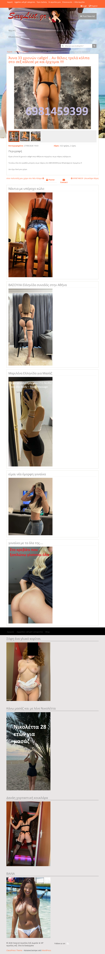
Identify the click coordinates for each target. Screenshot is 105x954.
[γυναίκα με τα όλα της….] (30, 585)
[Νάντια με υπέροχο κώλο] (30, 234)
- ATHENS (17, 52)
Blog (47, 632)
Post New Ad (88, 16)
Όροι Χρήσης (42, 2)
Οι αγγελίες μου (54, 2)
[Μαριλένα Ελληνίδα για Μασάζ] (30, 421)
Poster (51, 179)
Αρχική (10, 2)
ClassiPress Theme (14, 950)
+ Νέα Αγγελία (79, 2)
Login (84, 6)
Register (94, 6)
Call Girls (25, 52)
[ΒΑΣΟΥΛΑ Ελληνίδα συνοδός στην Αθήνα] (30, 327)
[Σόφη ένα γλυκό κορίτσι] (28, 671)
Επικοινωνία (67, 2)
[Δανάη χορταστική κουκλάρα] (28, 833)
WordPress (46, 950)
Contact (64, 182)
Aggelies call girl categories (24, 2)
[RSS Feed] (68, 944)
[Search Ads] (94, 46)
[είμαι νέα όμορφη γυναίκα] (30, 506)
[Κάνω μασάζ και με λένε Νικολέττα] (28, 751)
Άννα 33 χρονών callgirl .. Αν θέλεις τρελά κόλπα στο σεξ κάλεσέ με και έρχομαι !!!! (48, 59)
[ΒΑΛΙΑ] (28, 907)
